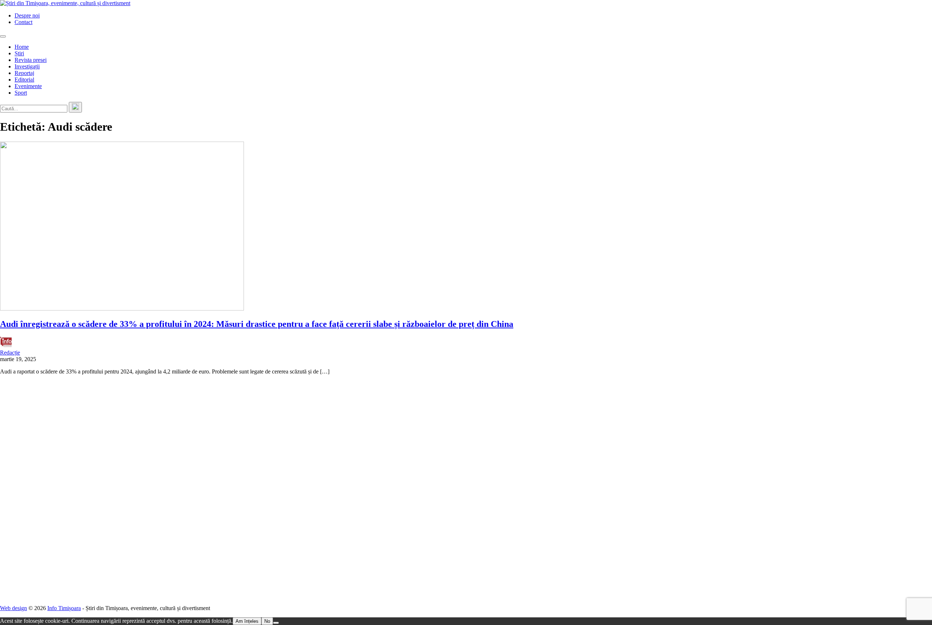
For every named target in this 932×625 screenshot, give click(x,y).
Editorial (24, 79)
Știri (19, 53)
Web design (13, 608)
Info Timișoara (64, 608)
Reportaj (24, 73)
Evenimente (28, 86)
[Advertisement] (218, 490)
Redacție (10, 352)
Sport (21, 93)
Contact (23, 22)
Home (22, 47)
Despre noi (27, 15)
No (267, 621)
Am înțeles (247, 621)
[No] (276, 623)
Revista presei (31, 60)
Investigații (27, 66)
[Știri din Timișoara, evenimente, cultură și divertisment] (65, 3)
